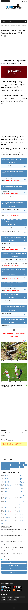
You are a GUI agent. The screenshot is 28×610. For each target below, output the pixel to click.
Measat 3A (21, 510)
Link (25, 166)
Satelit (14, 599)
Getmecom (9, 462)
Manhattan (14, 464)
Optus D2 (7, 484)
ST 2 (20, 511)
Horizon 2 (21, 513)
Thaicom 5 (21, 516)
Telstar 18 (21, 487)
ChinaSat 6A (7, 492)
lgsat (8, 84)
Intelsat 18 (21, 475)
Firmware (7, 25)
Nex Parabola (4, 467)
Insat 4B (7, 516)
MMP (25, 464)
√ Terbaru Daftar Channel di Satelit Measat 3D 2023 (14, 548)
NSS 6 (6, 507)
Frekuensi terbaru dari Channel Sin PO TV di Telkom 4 (15, 530)
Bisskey (3, 597)
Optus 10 (7, 481)
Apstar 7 (7, 519)
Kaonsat (22, 462)
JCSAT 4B (21, 492)
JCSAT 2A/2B (21, 482)
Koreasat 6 (21, 497)
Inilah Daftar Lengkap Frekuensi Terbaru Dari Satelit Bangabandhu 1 (14, 554)
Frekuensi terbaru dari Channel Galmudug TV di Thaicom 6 (13, 536)
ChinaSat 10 (21, 501)
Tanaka (17, 467)
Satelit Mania (20, 605)
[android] (26, 1)
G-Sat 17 (7, 510)
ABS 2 (20, 519)
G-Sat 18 (21, 520)
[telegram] (22, 1)
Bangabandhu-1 (22, 495)
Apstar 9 (7, 487)
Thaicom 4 (7, 495)
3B (24, 510)
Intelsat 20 (7, 521)
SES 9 (20, 503)
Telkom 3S (7, 497)
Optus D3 (7, 482)
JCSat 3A (7, 491)
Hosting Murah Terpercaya (14, 562)
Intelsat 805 (21, 476)
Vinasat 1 (21, 488)
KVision (3, 464)
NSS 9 (6, 475)
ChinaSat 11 (21, 506)
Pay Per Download (14, 565)
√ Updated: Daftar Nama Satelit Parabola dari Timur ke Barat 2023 (14, 542)
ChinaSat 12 (7, 513)
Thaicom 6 (7, 517)
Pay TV (22, 597)
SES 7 (6, 503)
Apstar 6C (7, 488)
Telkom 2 (21, 479)
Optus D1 (21, 478)
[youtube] (24, 1)
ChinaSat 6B (21, 498)
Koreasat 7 (7, 498)
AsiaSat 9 (7, 494)
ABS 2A (6, 520)
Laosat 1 (21, 491)
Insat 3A (20, 508)
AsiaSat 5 (7, 506)
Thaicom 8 (21, 517)
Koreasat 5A (21, 500)
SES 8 (6, 508)
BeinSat (3, 462)
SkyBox (11, 467)
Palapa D (7, 501)
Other (7, 469)
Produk (3, 599)
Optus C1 (21, 481)
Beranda (2, 25)
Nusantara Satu (8, 485)
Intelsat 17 (21, 521)
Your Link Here (14, 568)
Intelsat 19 (7, 478)
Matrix (21, 464)
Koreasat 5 (7, 500)
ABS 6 (6, 479)
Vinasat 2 (7, 489)
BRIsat (20, 484)
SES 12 (20, 507)
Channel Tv (10, 597)
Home (3, 21)
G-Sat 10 (21, 514)
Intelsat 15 (7, 514)
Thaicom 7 (21, 494)
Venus (2, 469)
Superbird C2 (21, 485)
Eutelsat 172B (8, 476)
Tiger (21, 467)
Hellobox (16, 462)
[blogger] (20, 1)
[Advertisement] (14, 15)
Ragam (9, 599)
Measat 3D (7, 511)
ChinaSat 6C (21, 489)
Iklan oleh (6, 559)
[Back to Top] (14, 608)
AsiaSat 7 (21, 504)
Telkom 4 (7, 504)
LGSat (8, 464)
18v (24, 487)
